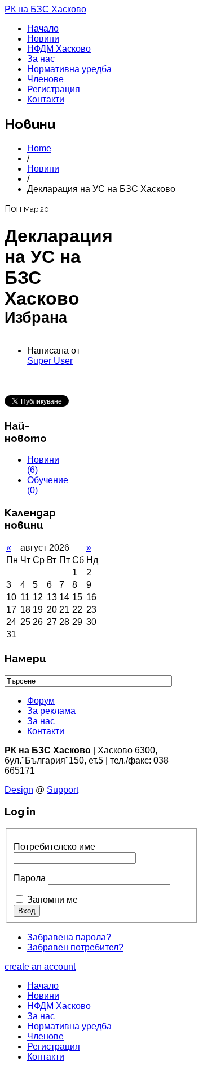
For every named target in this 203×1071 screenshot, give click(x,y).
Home (39, 148)
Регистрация (53, 89)
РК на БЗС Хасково (45, 9)
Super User (50, 360)
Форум (41, 701)
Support (62, 790)
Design (19, 790)
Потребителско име (54, 846)
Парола (30, 878)
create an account (40, 966)
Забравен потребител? (75, 947)
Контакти (45, 99)
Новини (43, 38)
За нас (41, 59)
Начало (43, 28)
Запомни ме (52, 899)
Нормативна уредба (69, 69)
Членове (45, 79)
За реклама (51, 711)
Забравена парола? (69, 937)
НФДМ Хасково (59, 48)
